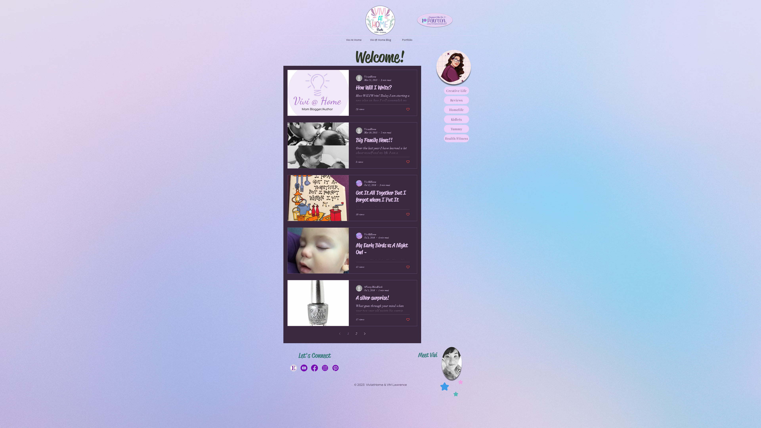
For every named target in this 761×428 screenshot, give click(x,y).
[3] (304, 368)
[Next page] (364, 333)
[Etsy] (293, 368)
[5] (335, 368)
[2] (314, 368)
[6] (325, 368)
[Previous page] (339, 333)
